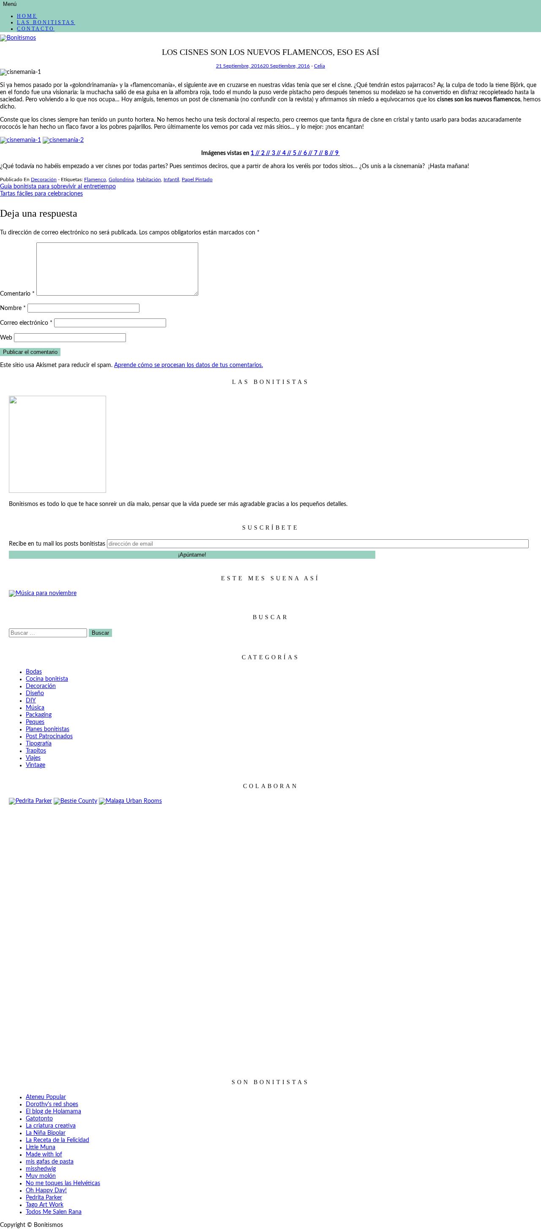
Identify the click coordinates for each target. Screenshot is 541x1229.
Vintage (35, 765)
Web (6, 338)
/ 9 (335, 153)
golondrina (121, 179)
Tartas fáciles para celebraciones (41, 194)
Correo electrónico (26, 323)
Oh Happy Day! (46, 1191)
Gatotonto (39, 1119)
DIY (31, 701)
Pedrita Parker (44, 1198)
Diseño (35, 693)
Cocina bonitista (47, 679)
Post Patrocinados (49, 737)
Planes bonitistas (47, 729)
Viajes (33, 758)
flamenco (95, 179)
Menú (9, 4)
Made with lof (44, 1155)
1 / (254, 153)
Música (35, 708)
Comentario (17, 294)
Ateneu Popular (46, 1097)
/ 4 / (283, 153)
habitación (149, 179)
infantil (171, 179)
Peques (35, 722)
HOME (27, 16)
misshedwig (41, 1169)
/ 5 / (294, 153)
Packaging (39, 715)
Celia (319, 65)
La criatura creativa (51, 1126)
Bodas (34, 672)
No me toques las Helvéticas (63, 1183)
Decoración (44, 179)
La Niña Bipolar (46, 1133)
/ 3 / (273, 153)
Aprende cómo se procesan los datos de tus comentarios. (188, 365)
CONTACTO (36, 29)
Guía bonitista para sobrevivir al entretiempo (58, 187)
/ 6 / (304, 153)
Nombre (13, 308)
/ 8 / (325, 153)
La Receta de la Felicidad (57, 1140)
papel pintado (197, 179)
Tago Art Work (44, 1205)
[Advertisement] (270, 934)
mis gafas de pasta (50, 1162)
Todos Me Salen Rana (54, 1212)
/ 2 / (262, 153)
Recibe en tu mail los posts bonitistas (57, 544)
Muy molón (41, 1176)
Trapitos (36, 751)
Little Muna (40, 1147)
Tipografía (39, 744)
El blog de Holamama (53, 1112)
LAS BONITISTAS (46, 22)
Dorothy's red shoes (52, 1104)
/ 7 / (315, 153)
